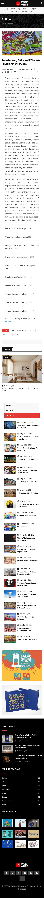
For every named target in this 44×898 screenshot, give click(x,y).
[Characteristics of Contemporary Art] (10, 628)
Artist (21, 782)
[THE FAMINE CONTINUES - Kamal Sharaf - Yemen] (33, 834)
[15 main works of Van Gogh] (10, 459)
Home (4, 23)
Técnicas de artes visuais (27, 639)
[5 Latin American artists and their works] (10, 504)
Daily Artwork (21, 801)
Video (21, 804)
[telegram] (24, 873)
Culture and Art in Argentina (27, 493)
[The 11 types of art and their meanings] (10, 448)
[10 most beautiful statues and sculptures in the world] (10, 594)
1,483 (7, 72)
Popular (10, 410)
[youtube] (18, 873)
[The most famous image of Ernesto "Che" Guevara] (10, 583)
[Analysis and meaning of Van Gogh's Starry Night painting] (10, 425)
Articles (10, 23)
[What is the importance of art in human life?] (10, 538)
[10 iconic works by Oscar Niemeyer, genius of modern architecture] (10, 572)
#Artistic (17, 334)
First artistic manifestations (27, 561)
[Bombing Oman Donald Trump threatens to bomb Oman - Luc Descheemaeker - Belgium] (33, 823)
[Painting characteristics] (10, 515)
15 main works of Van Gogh (27, 459)
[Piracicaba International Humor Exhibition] (22, 665)
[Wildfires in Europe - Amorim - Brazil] (7, 844)
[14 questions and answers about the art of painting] (10, 470)
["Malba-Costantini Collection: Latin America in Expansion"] (7, 748)
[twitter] (12, 873)
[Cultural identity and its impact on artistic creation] (10, 549)
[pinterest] (30, 873)
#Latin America (22, 331)
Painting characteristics (26, 516)
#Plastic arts (7, 334)
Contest (21, 797)
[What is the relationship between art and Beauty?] (10, 605)
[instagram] (22, 878)
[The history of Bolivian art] (10, 482)
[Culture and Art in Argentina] (10, 493)
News (21, 793)
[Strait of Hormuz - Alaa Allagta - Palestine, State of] (20, 823)
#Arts (12, 331)
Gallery (21, 778)
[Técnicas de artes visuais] (10, 639)
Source (8, 321)
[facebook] (6, 873)
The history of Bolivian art (27, 482)
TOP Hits (10, 415)
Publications (21, 789)
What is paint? (22, 527)
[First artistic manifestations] (10, 560)
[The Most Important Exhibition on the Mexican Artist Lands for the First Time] (7, 759)
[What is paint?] (10, 527)
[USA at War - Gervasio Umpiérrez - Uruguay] (7, 823)
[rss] (36, 873)
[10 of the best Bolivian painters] (10, 617)
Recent (9, 405)
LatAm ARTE (9, 69)
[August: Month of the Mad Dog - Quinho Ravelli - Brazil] (33, 844)
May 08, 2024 (27, 69)
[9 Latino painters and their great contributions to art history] (10, 437)
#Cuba (32, 331)
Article (21, 786)
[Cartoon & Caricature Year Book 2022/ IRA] (22, 700)
